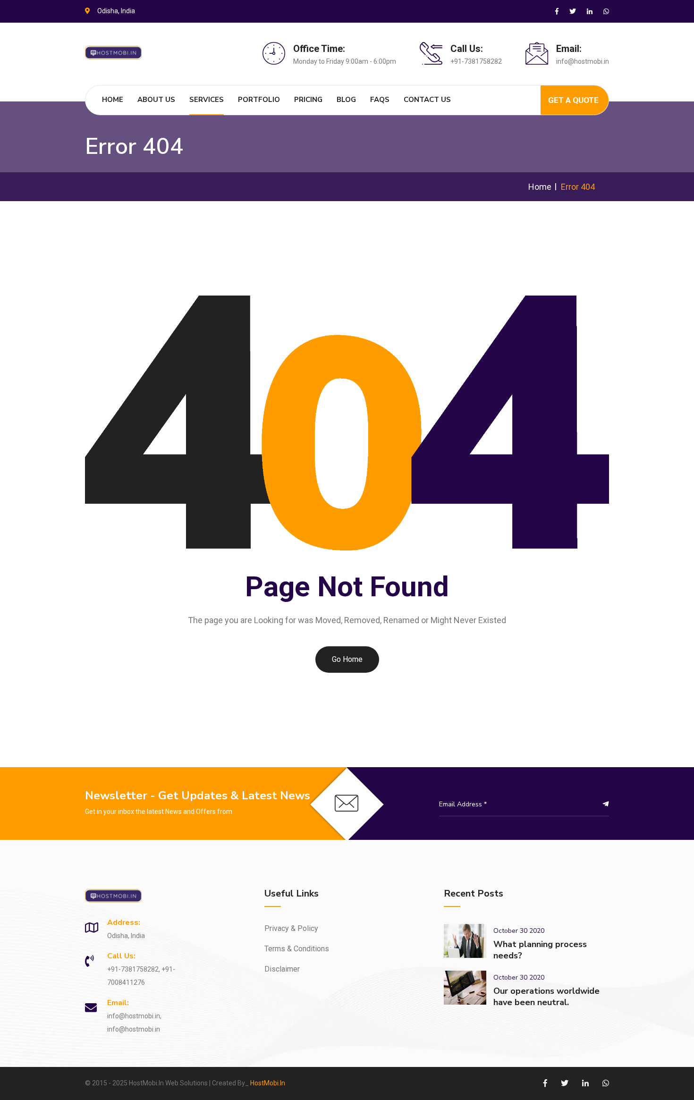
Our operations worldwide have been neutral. (546, 996)
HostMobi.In (267, 1083)
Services (206, 99)
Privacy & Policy (291, 928)
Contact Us (427, 99)
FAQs (379, 99)
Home (112, 99)
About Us (156, 99)
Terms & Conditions (296, 948)
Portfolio (259, 99)
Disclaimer (282, 969)
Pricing (308, 99)
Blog (346, 99)
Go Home (347, 659)
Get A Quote (573, 100)
